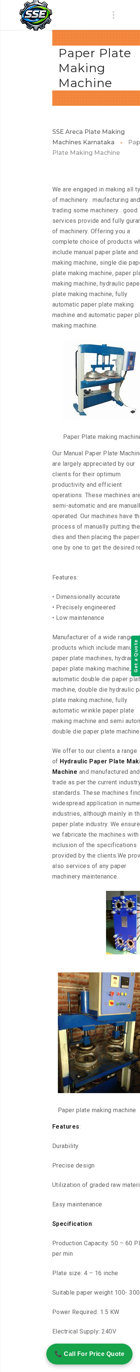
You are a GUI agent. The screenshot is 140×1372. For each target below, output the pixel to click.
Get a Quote (135, 656)
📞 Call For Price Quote (89, 1354)
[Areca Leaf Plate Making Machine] (35, 15)
